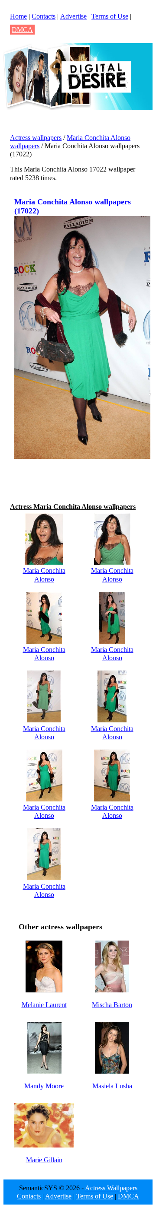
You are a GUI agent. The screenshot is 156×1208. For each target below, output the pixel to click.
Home (18, 16)
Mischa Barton (112, 1004)
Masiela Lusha (112, 1086)
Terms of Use (109, 16)
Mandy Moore (44, 1086)
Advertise (73, 16)
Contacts (43, 16)
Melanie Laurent (44, 1004)
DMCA (22, 29)
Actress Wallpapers (111, 1188)
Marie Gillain (44, 1159)
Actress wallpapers (36, 137)
